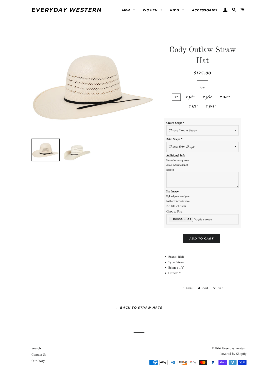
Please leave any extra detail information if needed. (177, 165)
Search (36, 348)
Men (126, 10)
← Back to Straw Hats (139, 308)
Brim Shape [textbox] (174, 139)
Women (151, 10)
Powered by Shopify (233, 354)
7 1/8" (190, 97)
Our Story (38, 361)
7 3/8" (225, 97)
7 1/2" (193, 106)
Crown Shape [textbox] (175, 122)
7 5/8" (211, 106)
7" (176, 97)
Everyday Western (66, 10)
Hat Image (178, 196)
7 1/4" (207, 97)
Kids (175, 10)
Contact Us (38, 355)
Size (202, 88)
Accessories (204, 10)
